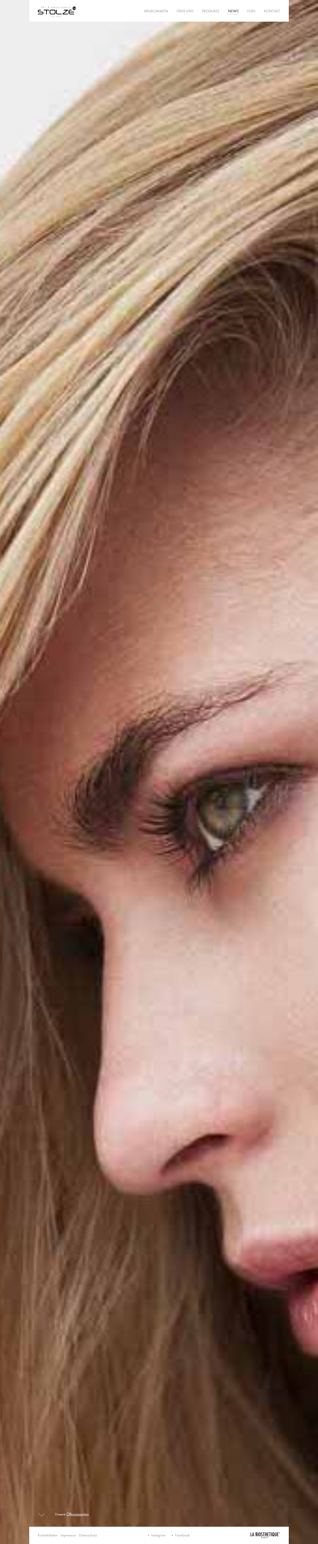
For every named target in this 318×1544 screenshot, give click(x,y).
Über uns (185, 11)
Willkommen (156, 11)
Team (245, 13)
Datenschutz (88, 1535)
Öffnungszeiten (77, 1514)
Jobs (251, 11)
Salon (226, 13)
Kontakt (272, 11)
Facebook (182, 1535)
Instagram (158, 1535)
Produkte (211, 11)
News (233, 11)
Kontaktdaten (48, 1535)
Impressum (68, 1535)
